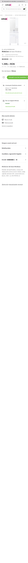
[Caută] (4, 9)
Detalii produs (6, 148)
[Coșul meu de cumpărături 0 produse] (25, 5)
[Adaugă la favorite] (4, 77)
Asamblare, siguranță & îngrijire (11, 154)
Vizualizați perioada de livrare (13, 93)
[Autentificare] (19, 5)
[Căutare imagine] (24, 9)
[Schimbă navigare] (2, 5)
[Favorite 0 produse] (22, 5)
